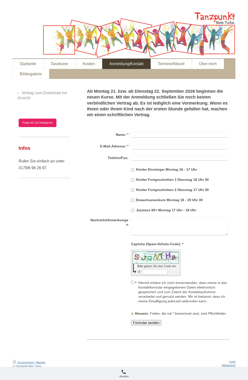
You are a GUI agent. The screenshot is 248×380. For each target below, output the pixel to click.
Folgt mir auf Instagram (38, 122)
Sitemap (40, 362)
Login (232, 361)
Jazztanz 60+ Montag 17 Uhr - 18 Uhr (166, 210)
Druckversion (25, 362)
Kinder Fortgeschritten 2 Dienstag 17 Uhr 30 (172, 190)
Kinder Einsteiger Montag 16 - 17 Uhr (166, 169)
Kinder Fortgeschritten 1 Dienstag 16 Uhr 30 (172, 180)
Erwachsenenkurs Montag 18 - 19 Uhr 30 (169, 200)
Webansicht (228, 365)
